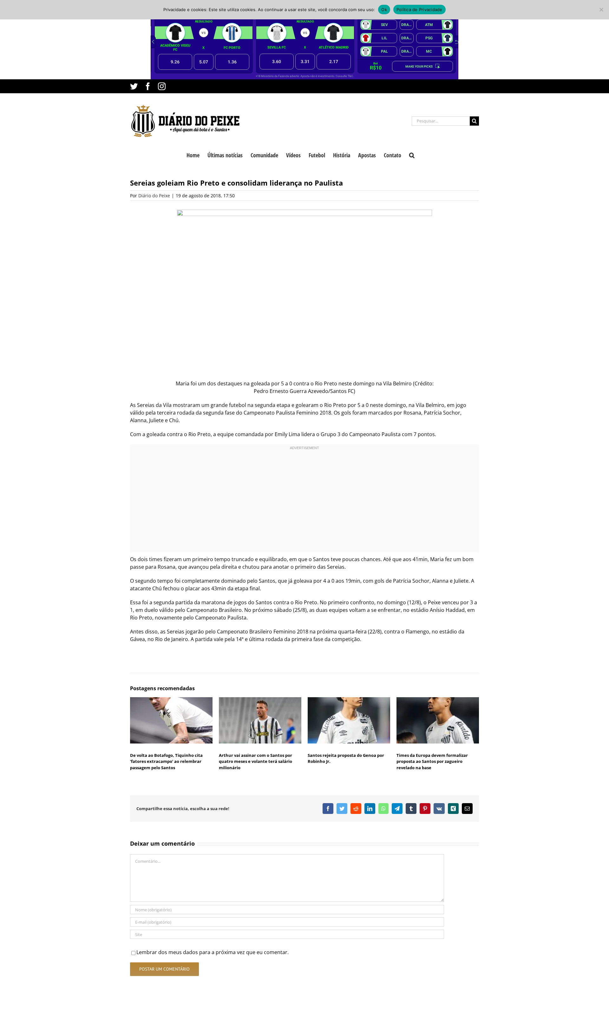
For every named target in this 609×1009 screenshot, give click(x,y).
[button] (412, 154)
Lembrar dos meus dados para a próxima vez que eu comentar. (212, 952)
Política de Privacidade (419, 9)
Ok (384, 9)
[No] (601, 9)
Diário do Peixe (154, 196)
